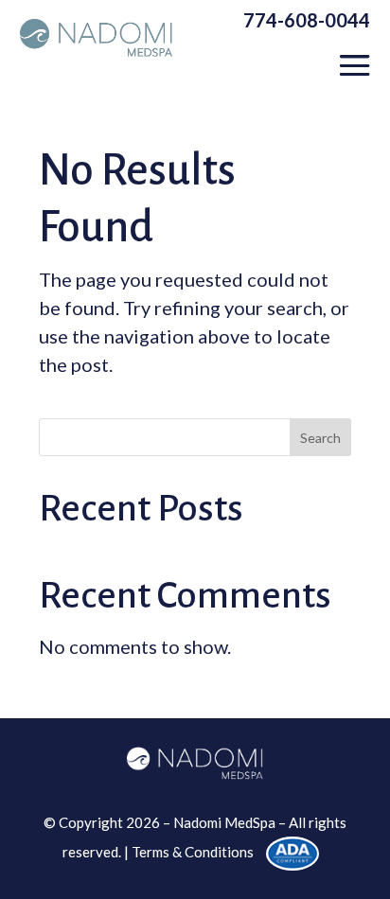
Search (320, 438)
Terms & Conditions (193, 851)
